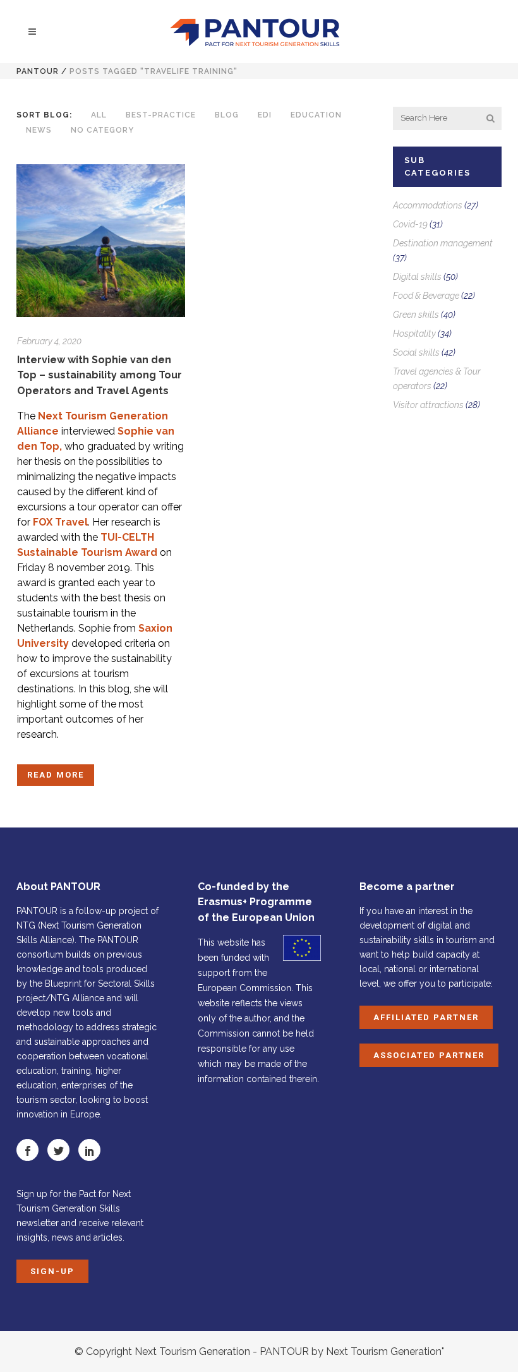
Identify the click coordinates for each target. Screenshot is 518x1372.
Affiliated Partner (426, 1017)
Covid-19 (410, 224)
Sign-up (52, 1271)
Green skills (416, 315)
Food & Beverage (426, 296)
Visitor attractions (428, 405)
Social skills (416, 352)
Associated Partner (429, 1055)
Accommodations (427, 205)
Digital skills (417, 277)
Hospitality (414, 333)
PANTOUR (37, 71)
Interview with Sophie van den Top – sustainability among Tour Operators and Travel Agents (99, 375)
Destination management (443, 243)
